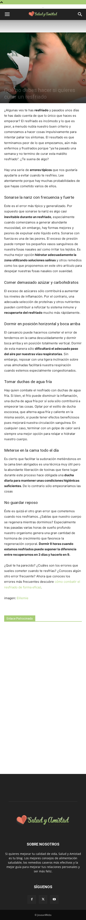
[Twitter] (43, 899)
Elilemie (22, 598)
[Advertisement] (35, 698)
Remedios (10, 82)
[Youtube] (54, 899)
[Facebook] (32, 899)
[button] (7, 14)
